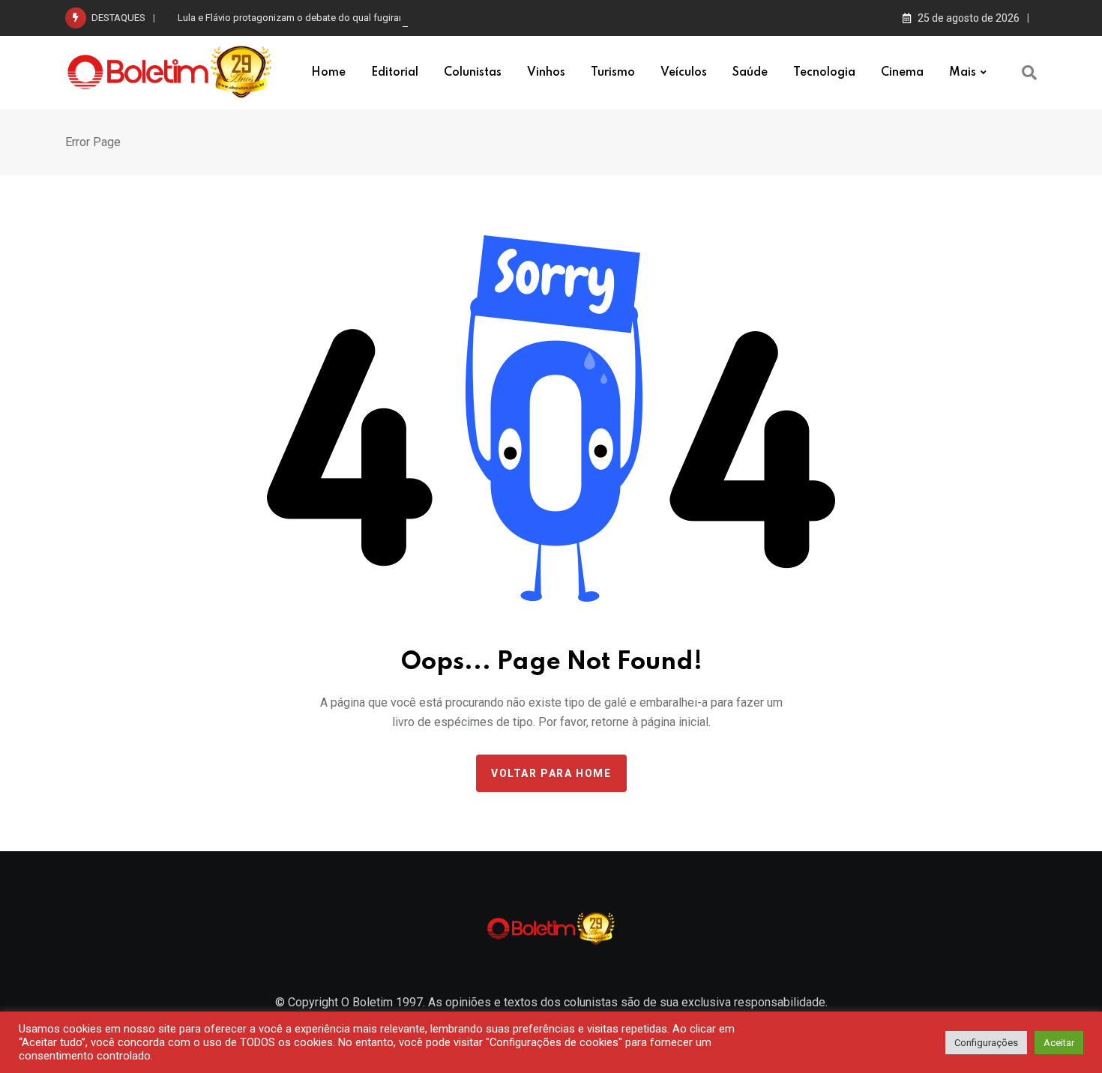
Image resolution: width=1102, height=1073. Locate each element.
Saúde (750, 73)
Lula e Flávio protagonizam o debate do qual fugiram (292, 17)
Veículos (683, 73)
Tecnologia (824, 73)
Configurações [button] (986, 1042)
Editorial (394, 73)
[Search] (1029, 73)
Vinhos (546, 73)
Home (328, 73)
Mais (962, 73)
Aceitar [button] (1059, 1042)
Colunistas (473, 73)
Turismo (613, 73)
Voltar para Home (551, 773)
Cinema (902, 73)
